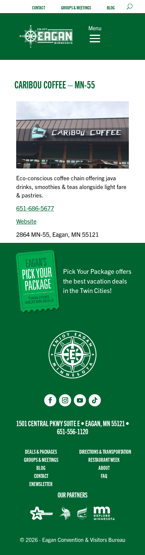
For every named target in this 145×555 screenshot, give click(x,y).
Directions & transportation (105, 451)
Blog (111, 7)
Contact (38, 7)
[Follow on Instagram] (65, 400)
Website (26, 221)
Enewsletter (41, 484)
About (104, 468)
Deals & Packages (41, 451)
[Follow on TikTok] (95, 400)
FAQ (104, 476)
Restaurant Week (103, 459)
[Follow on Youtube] (80, 400)
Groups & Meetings (76, 7)
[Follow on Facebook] (50, 400)
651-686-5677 (35, 208)
